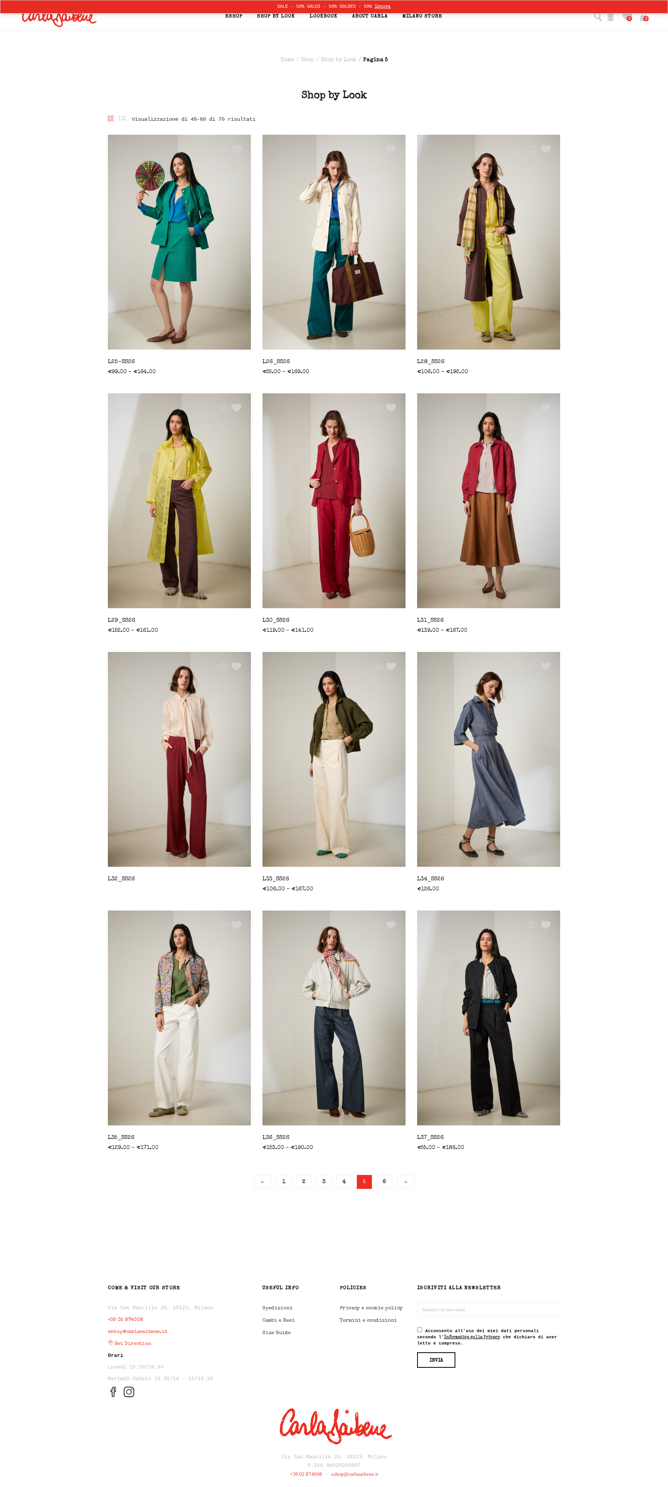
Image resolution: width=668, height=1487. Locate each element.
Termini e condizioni (368, 1320)
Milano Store (422, 16)
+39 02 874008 (125, 1319)
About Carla (370, 16)
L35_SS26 (121, 1138)
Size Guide (276, 1333)
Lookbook (323, 16)
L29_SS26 (121, 620)
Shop (307, 60)
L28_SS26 (431, 362)
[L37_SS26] (488, 1017)
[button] (644, 16)
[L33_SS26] (334, 759)
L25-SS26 (121, 362)
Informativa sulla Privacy (472, 1337)
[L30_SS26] (334, 500)
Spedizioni (277, 1308)
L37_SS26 (430, 1138)
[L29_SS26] (179, 500)
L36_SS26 (276, 1138)
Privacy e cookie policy (371, 1308)
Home (287, 60)
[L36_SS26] (334, 1017)
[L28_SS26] (488, 241)
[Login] (610, 16)
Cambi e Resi (278, 1320)
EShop (233, 16)
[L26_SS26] (334, 241)
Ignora (383, 7)
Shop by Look (276, 16)
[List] (122, 119)
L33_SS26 (275, 879)
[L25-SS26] (179, 241)
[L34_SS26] (488, 759)
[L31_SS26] (488, 500)
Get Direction (132, 1343)
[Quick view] (223, 149)
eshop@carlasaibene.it (137, 1331)
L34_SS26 (430, 879)
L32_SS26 (121, 879)
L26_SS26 (276, 362)
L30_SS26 (276, 620)
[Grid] (110, 119)
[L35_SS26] (179, 1017)
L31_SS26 (430, 620)
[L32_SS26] (179, 759)
